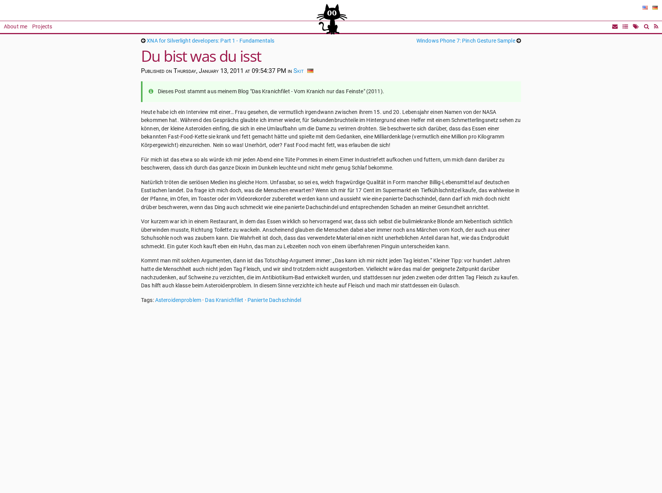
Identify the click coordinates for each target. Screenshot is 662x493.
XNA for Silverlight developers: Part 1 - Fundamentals (210, 41)
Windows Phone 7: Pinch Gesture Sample (465, 41)
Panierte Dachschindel (274, 300)
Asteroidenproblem (178, 300)
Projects (42, 26)
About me (15, 26)
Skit (298, 70)
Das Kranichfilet (224, 300)
